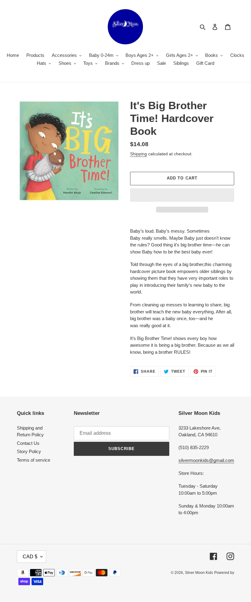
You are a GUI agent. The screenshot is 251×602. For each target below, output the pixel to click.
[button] (182, 195)
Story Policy (29, 451)
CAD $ (30, 556)
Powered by (224, 573)
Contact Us (28, 443)
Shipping (138, 153)
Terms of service (33, 460)
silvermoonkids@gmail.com (206, 460)
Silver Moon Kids (199, 573)
